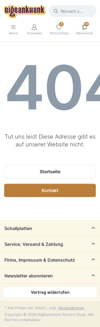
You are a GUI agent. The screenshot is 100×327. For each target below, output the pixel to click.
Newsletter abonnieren (28, 276)
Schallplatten (18, 228)
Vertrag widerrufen (50, 292)
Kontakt (50, 190)
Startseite (50, 171)
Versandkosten (71, 308)
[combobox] (72, 11)
